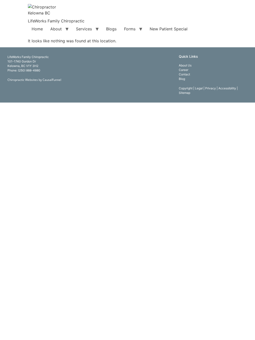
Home (37, 28)
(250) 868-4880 (29, 70)
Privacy (211, 88)
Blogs (111, 28)
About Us (185, 65)
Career (183, 70)
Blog (182, 79)
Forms (129, 28)
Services (84, 28)
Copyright (186, 88)
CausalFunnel (52, 80)
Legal (199, 88)
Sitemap (184, 93)
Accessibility (227, 88)
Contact (184, 74)
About (56, 28)
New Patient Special (169, 28)
